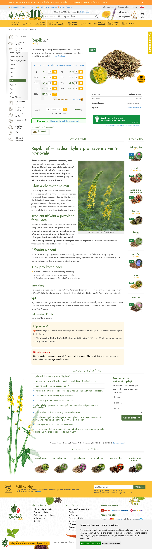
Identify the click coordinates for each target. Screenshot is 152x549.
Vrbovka (136, 297)
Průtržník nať (97, 458)
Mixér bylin (74, 24)
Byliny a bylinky (17, 29)
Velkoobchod (39, 518)
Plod (12, 89)
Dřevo (12, 64)
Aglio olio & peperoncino (136, 191)
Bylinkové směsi (19, 43)
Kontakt (134, 7)
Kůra (11, 93)
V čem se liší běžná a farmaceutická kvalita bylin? (123, 126)
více (39, 491)
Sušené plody (115, 24)
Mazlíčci (130, 23)
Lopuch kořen (78, 458)
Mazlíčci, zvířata (19, 127)
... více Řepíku (57, 56)
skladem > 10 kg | (65, 120)
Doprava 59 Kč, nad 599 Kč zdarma (24, 7)
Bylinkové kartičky (76, 521)
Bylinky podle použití (58, 24)
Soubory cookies (75, 542)
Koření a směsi (19, 114)
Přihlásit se (139, 487)
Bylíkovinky (73, 515)
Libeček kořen (41, 458)
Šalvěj (136, 233)
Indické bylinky (15, 52)
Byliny (29, 23)
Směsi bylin (42, 24)
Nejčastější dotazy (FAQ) (79, 509)
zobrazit (135, 122)
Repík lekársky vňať (134, 107)
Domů (10, 11)
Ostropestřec (135, 147)
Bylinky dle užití (20, 102)
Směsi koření (101, 24)
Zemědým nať (59, 458)
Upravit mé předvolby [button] (111, 543)
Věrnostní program (66, 7)
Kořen (12, 68)
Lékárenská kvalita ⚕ (20, 108)
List (11, 76)
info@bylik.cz (84, 12)
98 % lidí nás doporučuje (48, 7)
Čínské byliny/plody (18, 60)
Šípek (136, 169)
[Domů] (9, 29)
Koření (88, 23)
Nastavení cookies (60, 542)
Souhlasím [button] (85, 543)
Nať (26, 29)
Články (71, 512)
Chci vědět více (74, 99)
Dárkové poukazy (19, 139)
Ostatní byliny (15, 97)
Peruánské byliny (16, 56)
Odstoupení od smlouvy (44, 515)
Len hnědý (136, 255)
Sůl (16, 131)
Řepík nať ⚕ (42, 131)
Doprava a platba (41, 512)
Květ (11, 72)
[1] (54, 72)
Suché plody (21, 119)
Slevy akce (16, 24)
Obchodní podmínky (119, 443)
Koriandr (136, 276)
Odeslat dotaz (130, 417)
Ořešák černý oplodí (134, 459)
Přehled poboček (76, 518)
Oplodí (13, 85)
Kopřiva (135, 212)
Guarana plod (115, 458)
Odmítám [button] (96, 543)
